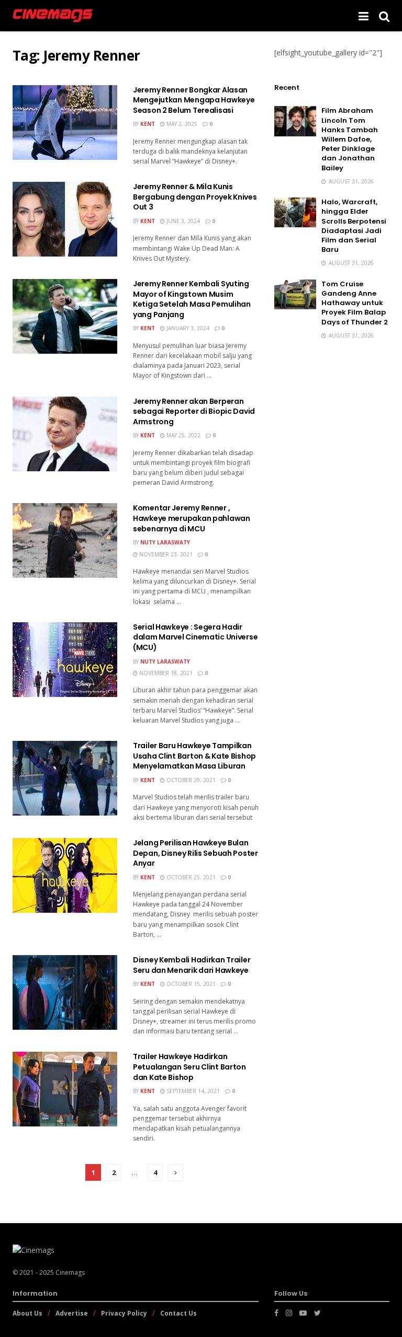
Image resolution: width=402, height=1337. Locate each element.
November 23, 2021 (165, 554)
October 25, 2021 (190, 877)
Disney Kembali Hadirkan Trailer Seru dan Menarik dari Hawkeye (191, 965)
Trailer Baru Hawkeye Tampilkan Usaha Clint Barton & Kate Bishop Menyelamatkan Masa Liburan (194, 755)
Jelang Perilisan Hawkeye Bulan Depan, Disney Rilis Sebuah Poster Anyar (195, 853)
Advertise (71, 1313)
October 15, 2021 (190, 983)
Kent (147, 123)
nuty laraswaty (165, 542)
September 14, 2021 (192, 1091)
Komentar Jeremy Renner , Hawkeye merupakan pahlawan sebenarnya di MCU (191, 518)
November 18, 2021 (165, 673)
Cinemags (70, 1272)
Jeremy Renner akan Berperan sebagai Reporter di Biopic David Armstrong (194, 411)
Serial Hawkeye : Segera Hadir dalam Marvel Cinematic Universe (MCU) (195, 637)
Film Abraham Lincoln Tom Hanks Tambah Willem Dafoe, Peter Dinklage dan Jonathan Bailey (349, 139)
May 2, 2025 (181, 123)
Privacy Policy (124, 1313)
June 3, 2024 (182, 221)
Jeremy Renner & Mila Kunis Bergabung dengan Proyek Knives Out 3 (195, 196)
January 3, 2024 (187, 328)
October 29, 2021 (190, 780)
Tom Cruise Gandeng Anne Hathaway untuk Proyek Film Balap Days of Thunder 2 (354, 303)
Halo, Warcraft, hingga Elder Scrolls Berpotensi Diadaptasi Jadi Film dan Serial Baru (353, 225)
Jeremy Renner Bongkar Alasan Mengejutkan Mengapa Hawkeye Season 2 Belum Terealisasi (193, 100)
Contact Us (178, 1313)
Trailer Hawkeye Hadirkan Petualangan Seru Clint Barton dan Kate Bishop (189, 1066)
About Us (27, 1313)
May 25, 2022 (182, 435)
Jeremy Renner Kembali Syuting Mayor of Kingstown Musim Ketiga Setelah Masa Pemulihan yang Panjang (192, 299)
